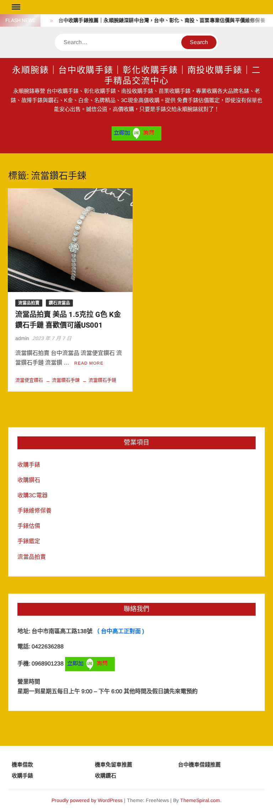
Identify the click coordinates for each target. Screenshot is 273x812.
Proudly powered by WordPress (87, 800)
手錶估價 (28, 526)
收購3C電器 (32, 495)
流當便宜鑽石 (29, 380)
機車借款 (22, 764)
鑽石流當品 (59, 303)
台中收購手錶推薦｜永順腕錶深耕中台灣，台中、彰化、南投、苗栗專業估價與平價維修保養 (156, 20)
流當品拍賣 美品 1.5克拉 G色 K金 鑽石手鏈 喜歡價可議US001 (68, 319)
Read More (88, 363)
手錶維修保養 (34, 511)
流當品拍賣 (28, 303)
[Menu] (15, 7)
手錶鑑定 (28, 541)
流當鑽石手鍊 (66, 380)
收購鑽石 (28, 480)
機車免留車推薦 (113, 764)
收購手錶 (28, 465)
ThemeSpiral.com (200, 800)
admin (22, 338)
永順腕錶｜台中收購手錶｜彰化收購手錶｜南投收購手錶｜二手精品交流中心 (136, 75)
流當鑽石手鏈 (102, 380)
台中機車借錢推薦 (199, 764)
